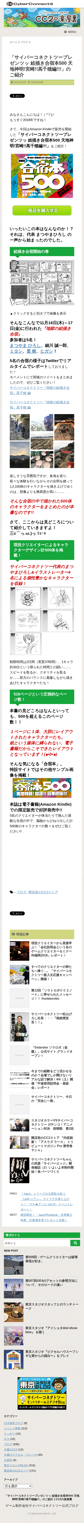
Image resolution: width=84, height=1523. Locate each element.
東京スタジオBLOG (16, 1465)
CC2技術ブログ (13, 1423)
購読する (14, 1235)
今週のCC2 (11, 1449)
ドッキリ (9, 1433)
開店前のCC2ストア (43, 892)
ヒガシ (46, 351)
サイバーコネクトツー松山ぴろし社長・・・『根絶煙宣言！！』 (51, 1018)
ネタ (6, 1438)
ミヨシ (16, 351)
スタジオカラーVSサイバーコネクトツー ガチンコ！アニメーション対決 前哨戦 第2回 (52, 1124)
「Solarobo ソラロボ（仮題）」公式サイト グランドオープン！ (52, 1051)
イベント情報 (12, 1428)
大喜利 (8, 1460)
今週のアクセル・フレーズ (20, 1454)
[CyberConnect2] (29, 4)
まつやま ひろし (25, 345)
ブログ (21, 892)
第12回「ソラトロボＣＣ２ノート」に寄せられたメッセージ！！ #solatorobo (51, 994)
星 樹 (31, 351)
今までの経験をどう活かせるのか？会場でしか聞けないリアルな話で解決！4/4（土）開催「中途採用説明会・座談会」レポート (52, 1079)
